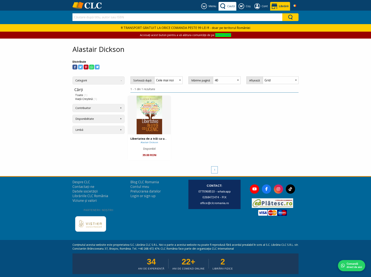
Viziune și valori (84, 200)
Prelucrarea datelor (145, 191)
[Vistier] (90, 224)
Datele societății (85, 191)
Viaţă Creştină (86, 99)
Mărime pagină (200, 80)
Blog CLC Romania (144, 182)
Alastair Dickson (149, 142)
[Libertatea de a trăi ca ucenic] (149, 115)
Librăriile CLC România (90, 196)
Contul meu (139, 186)
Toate (81, 95)
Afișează (254, 80)
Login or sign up (143, 196)
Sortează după (142, 80)
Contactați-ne (83, 186)
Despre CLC (81, 182)
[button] (74, 67)
